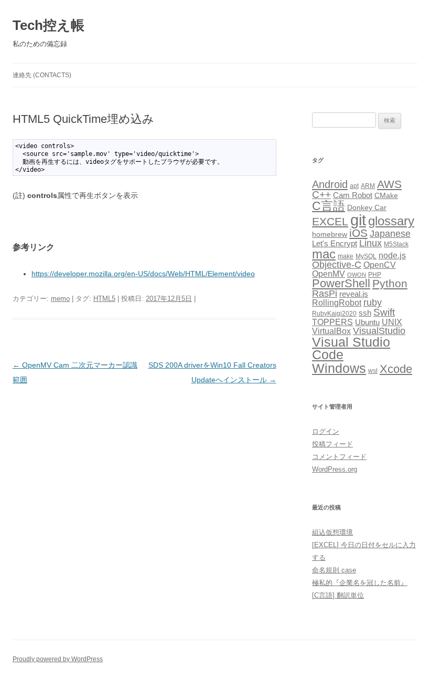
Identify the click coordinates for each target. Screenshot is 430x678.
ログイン (325, 431)
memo (60, 299)
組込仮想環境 (332, 532)
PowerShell (341, 283)
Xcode (396, 368)
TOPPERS (332, 322)
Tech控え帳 (48, 25)
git (358, 219)
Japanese (390, 233)
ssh (365, 313)
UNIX (392, 322)
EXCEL (330, 221)
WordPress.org (334, 469)
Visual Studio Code (351, 348)
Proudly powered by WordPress (58, 659)
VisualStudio (379, 331)
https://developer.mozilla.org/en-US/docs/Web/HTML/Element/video (143, 273)
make (345, 256)
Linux (370, 243)
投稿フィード (332, 444)
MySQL (366, 256)
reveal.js (353, 294)
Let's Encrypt (334, 243)
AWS (389, 184)
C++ (321, 194)
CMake (386, 196)
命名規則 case (334, 570)
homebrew (329, 234)
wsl (373, 370)
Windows (339, 368)
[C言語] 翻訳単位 (338, 595)
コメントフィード (339, 457)
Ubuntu (367, 322)
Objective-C (336, 264)
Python (389, 283)
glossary (391, 221)
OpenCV (379, 264)
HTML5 (104, 299)
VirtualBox (331, 331)
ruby (372, 302)
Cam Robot (352, 195)
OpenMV (328, 273)
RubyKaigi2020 (334, 313)
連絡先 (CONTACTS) (42, 75)
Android (330, 184)
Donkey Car (366, 208)
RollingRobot (336, 302)
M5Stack (396, 244)
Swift (384, 312)
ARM (368, 186)
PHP (374, 274)
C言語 (328, 206)
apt (354, 186)
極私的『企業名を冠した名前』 (359, 583)
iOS (358, 233)
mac (324, 254)
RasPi (324, 293)
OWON (356, 275)
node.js (392, 255)
